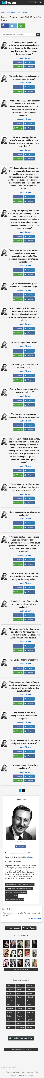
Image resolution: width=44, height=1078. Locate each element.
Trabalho (29, 1008)
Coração (9, 997)
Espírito (29, 1020)
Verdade (29, 993)
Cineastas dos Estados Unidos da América (19, 888)
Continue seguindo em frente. (24, 342)
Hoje (18, 1005)
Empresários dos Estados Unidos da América (20, 884)
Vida (18, 986)
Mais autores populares (21, 969)
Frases (9, 928)
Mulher (19, 997)
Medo (8, 1005)
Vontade (29, 1027)
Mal (28, 1001)
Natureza (30, 1012)
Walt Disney (25, 58)
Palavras (20, 1008)
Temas (32, 928)
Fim (8, 1020)
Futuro (9, 1027)
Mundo (19, 989)
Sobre (36, 1072)
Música (19, 1023)
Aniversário (20, 1027)
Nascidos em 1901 (12, 896)
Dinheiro (9, 1012)
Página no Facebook (12, 1072)
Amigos (9, 989)
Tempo (9, 993)
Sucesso (30, 1023)
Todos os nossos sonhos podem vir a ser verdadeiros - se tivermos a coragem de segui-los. (24, 487)
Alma (18, 1001)
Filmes (25, 928)
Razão (9, 1016)
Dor (28, 1016)
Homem (29, 986)
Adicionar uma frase (23, 1038)
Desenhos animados (20, 892)
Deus (18, 993)
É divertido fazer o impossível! (24, 659)
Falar (18, 1020)
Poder (29, 1005)
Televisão (9, 892)
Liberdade (10, 1008)
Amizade (10, 1001)
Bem (28, 989)
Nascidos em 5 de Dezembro (15, 900)
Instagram (30, 1072)
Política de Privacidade (18, 1075)
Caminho (20, 1016)
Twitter (23, 1072)
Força (18, 1012)
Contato (30, 1075)
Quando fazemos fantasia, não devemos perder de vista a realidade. (24, 604)
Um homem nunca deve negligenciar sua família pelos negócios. (24, 715)
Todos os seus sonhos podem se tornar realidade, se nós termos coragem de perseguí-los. (24, 576)
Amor (8, 986)
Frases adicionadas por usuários (21, 1049)
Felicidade (30, 997)
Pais (8, 1023)
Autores (17, 928)
